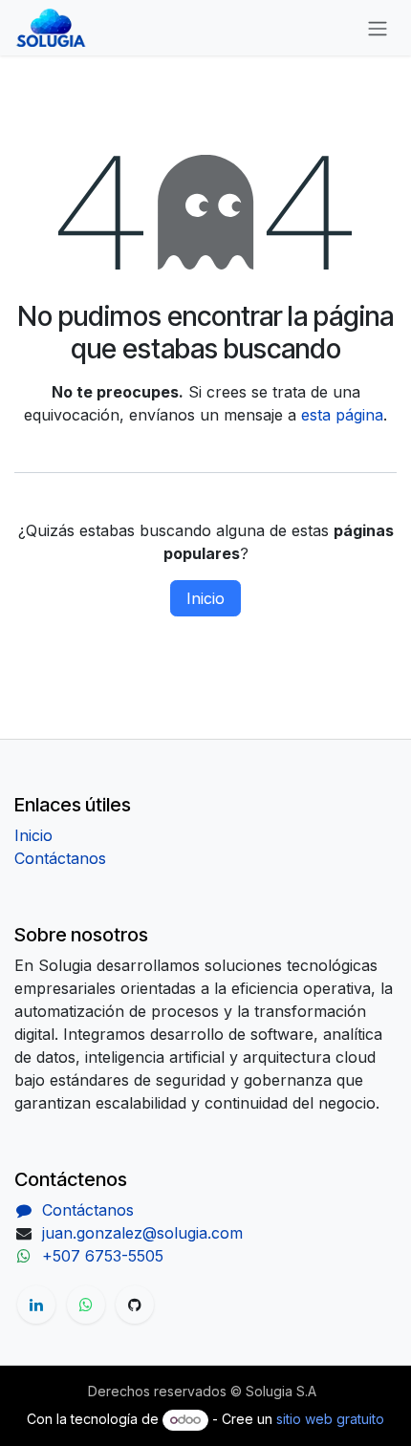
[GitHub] (135, 1304)
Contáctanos (60, 858)
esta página (342, 414)
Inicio (205, 598)
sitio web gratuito (330, 1419)
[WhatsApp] (86, 1304)
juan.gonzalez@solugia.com (142, 1232)
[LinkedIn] (36, 1304)
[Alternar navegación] (377, 28)
